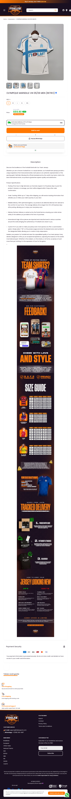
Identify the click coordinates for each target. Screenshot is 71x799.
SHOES (5, 761)
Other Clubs (7, 746)
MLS (4, 751)
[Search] (55, 10)
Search (41, 718)
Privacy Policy (43, 724)
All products (11, 19)
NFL (4, 758)
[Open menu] (4, 10)
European (6, 743)
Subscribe (50, 753)
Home (5, 19)
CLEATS (5, 764)
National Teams (8, 748)
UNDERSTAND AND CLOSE (56, 793)
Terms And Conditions (45, 726)
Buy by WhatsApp (36, 138)
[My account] (63, 10)
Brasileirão (6, 741)
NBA (4, 756)
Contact (41, 721)
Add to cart (35, 130)
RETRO (5, 753)
